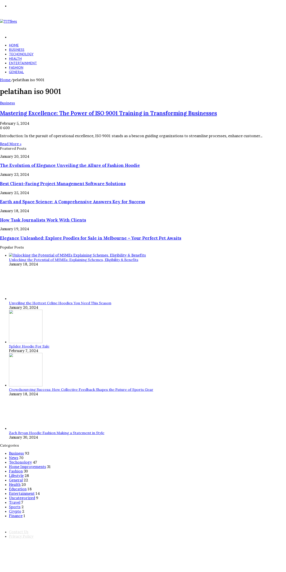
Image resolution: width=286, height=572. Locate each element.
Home (14, 45)
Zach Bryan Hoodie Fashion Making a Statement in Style (56, 433)
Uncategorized (22, 498)
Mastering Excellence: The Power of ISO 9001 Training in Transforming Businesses (108, 113)
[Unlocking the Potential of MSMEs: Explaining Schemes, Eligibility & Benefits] (77, 255)
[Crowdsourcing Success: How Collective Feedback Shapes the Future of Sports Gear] (25, 385)
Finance (16, 516)
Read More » (10, 144)
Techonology (21, 54)
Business (16, 49)
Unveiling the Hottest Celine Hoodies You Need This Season (60, 303)
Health (15, 58)
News (13, 458)
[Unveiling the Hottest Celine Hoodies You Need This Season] (25, 298)
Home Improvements (27, 466)
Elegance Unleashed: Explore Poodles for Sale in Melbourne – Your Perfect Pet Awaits (90, 238)
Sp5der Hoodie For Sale (29, 346)
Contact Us (18, 532)
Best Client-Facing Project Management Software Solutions (63, 183)
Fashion (16, 67)
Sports (15, 507)
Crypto (15, 511)
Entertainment (23, 63)
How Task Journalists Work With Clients (43, 220)
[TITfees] (8, 21)
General (16, 72)
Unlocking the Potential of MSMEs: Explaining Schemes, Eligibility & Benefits (73, 259)
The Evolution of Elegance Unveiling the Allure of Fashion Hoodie (70, 165)
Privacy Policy (21, 536)
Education (18, 489)
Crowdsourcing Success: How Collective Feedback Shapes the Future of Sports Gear (81, 389)
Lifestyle (16, 475)
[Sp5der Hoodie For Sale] (25, 342)
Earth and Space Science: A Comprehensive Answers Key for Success (72, 201)
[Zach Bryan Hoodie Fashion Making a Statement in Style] (25, 428)
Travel (14, 502)
